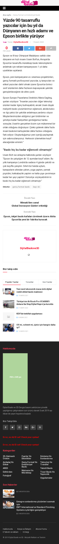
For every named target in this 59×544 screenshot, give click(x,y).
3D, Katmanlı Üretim (9, 457)
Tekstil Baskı (46, 468)
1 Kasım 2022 (38, 42)
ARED (5, 468)
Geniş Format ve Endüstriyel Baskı (26, 15)
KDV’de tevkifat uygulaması (29, 314)
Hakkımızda (8, 529)
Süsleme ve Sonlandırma (46, 457)
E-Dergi (26, 532)
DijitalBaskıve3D (20, 42)
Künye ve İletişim (24, 529)
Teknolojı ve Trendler (46, 463)
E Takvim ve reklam (10, 532)
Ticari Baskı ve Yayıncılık (47, 473)
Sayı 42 (36, 187)
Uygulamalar (46, 478)
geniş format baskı (21, 187)
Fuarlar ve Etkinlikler (26, 457)
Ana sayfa (7, 15)
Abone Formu (41, 529)
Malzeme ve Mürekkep (27, 471)
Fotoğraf (7, 475)
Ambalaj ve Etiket (8, 463)
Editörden (7, 472)
